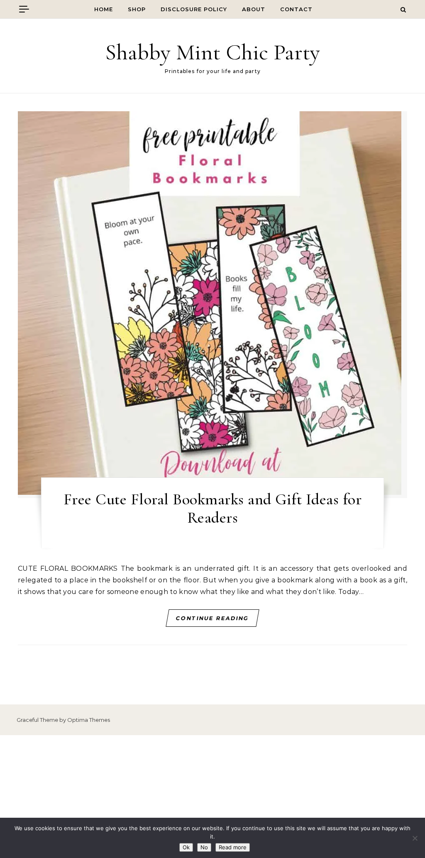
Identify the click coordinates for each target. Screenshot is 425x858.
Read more (233, 847)
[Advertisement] (212, 796)
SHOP (137, 9)
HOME (103, 9)
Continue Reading (213, 618)
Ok (186, 847)
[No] (414, 838)
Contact (296, 9)
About (253, 9)
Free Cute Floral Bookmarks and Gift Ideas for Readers (213, 508)
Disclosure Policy (194, 9)
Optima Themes (88, 719)
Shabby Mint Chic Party (212, 52)
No (204, 847)
